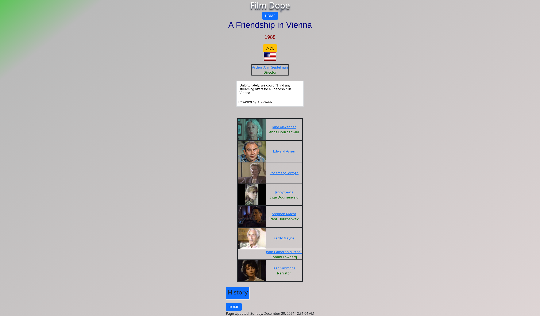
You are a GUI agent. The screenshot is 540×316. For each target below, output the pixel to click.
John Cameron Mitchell (284, 252)
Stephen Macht (284, 214)
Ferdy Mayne (284, 238)
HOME (270, 16)
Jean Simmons (284, 268)
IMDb (270, 48)
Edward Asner (284, 151)
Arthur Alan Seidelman (270, 67)
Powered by (247, 102)
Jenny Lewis (284, 192)
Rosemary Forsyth (284, 173)
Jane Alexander (284, 127)
